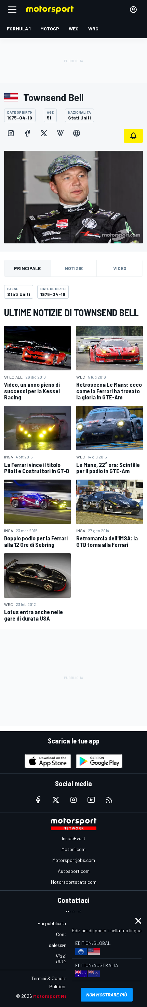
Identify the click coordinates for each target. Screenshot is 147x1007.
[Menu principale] (12, 9)
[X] (44, 133)
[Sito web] (76, 133)
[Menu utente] (133, 9)
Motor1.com (73, 849)
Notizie (74, 268)
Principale (27, 268)
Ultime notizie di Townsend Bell (71, 312)
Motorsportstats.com (73, 882)
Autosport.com (74, 871)
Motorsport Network (57, 996)
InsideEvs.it (73, 838)
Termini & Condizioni (52, 978)
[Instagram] (11, 133)
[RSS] (109, 800)
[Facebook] (27, 133)
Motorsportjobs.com (73, 860)
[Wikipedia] (60, 133)
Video (119, 268)
